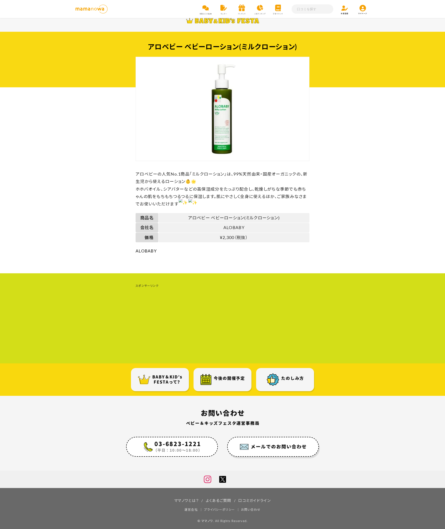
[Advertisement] (222, 321)
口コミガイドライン (254, 500)
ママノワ (207, 521)
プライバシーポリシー (219, 509)
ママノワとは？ (186, 500)
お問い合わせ (251, 509)
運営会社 (191, 509)
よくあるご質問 (218, 500)
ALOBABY (146, 250)
